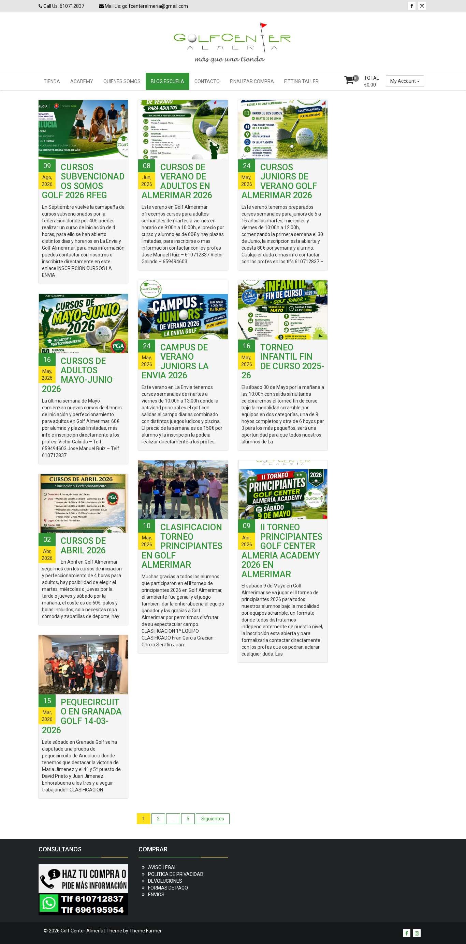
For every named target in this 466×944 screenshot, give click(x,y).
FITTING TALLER (301, 81)
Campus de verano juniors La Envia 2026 (175, 362)
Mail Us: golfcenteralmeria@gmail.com (146, 6)
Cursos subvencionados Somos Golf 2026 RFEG (83, 181)
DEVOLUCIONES (165, 881)
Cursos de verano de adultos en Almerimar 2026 (177, 181)
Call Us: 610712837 (63, 6)
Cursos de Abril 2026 (83, 545)
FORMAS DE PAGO (168, 888)
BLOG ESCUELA (167, 81)
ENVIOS (156, 894)
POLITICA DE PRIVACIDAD (175, 874)
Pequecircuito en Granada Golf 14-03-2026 (82, 716)
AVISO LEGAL (162, 867)
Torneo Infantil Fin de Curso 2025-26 (283, 362)
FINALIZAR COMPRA (252, 81)
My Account (403, 81)
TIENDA (52, 81)
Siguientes (212, 818)
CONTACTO (207, 81)
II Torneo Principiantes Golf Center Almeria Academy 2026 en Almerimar (282, 550)
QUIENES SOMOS (122, 81)
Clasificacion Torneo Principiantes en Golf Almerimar (182, 546)
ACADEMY (81, 81)
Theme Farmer (145, 930)
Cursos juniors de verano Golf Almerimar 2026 (279, 181)
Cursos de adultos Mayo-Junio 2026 (77, 375)
